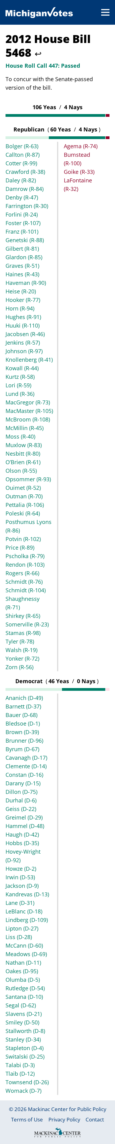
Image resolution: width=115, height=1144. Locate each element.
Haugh (22, 834)
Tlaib (20, 1073)
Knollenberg (29, 359)
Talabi (20, 1065)
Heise (21, 291)
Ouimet (23, 487)
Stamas (23, 633)
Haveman (26, 282)
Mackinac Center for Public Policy (67, 1109)
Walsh (21, 650)
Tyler (20, 641)
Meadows (26, 954)
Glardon (24, 257)
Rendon (25, 564)
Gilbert (22, 248)
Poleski (23, 513)
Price (20, 547)
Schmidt (24, 581)
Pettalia (25, 504)
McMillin (25, 428)
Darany (23, 783)
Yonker (22, 658)
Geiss (21, 808)
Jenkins (23, 342)
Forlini (22, 214)
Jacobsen (25, 334)
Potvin (23, 539)
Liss (19, 937)
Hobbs (22, 843)
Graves (22, 265)
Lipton (22, 928)
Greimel (24, 817)
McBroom (28, 419)
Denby (22, 197)
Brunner (24, 740)
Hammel (25, 826)
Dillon (21, 791)
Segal (21, 1005)
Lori (18, 385)
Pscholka (25, 556)
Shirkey (23, 615)
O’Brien (23, 462)
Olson (21, 470)
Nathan (23, 962)
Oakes (22, 971)
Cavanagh (26, 757)
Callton (23, 154)
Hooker (23, 299)
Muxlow (24, 445)
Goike (79, 171)
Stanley (23, 1039)
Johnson (24, 351)
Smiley (22, 1022)
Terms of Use (27, 1119)
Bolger (22, 146)
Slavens (24, 1013)
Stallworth (25, 1031)
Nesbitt (23, 453)
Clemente (26, 766)
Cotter (21, 163)
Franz (22, 231)
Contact (95, 1119)
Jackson (22, 885)
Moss (20, 436)
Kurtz (20, 376)
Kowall (22, 368)
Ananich (24, 697)
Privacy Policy (64, 1119)
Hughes (23, 317)
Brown (22, 732)
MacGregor (28, 402)
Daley (21, 180)
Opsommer (28, 479)
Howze (21, 868)
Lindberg (27, 919)
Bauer (21, 715)
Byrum (22, 749)
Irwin (20, 877)
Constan (24, 774)
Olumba (23, 979)
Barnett (23, 706)
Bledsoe (23, 723)
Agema (81, 146)
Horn (20, 308)
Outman (24, 496)
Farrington (27, 206)
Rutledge (25, 988)
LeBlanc (24, 911)
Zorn (19, 667)
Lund (20, 393)
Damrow (25, 188)
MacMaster (29, 410)
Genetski (25, 240)
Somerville (27, 624)
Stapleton (25, 1048)
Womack (23, 1090)
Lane (20, 902)
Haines (22, 274)
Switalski (25, 1056)
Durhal (21, 800)
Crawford (25, 171)
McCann (24, 945)
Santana (24, 996)
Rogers (22, 573)
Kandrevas (27, 894)
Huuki (23, 325)
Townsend (27, 1082)
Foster (23, 223)
